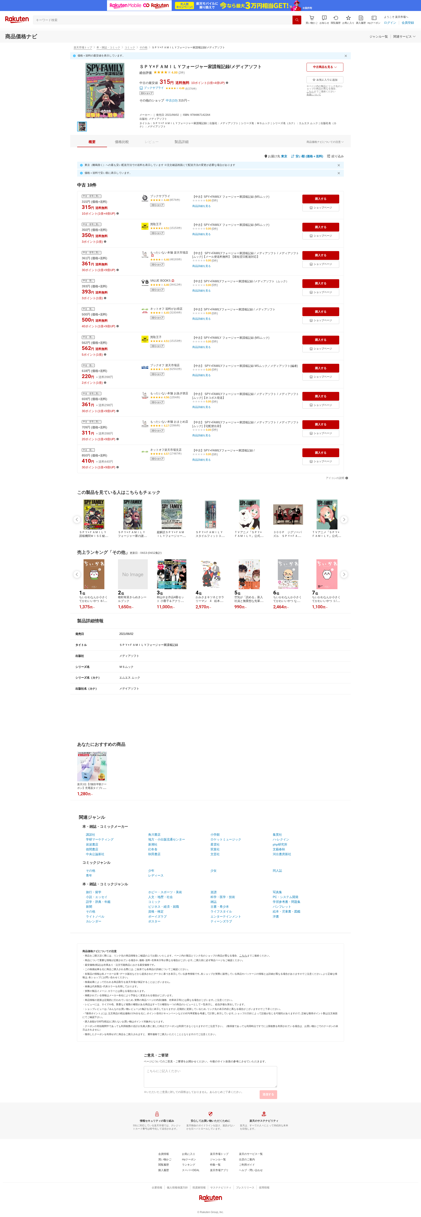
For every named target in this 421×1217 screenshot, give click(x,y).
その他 (143, 47)
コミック (130, 47)
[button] (324, 19)
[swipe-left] (76, 519)
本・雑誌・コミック (108, 47)
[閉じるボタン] (346, 55)
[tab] (92, 142)
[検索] (297, 20)
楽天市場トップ (83, 47)
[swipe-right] (344, 519)
